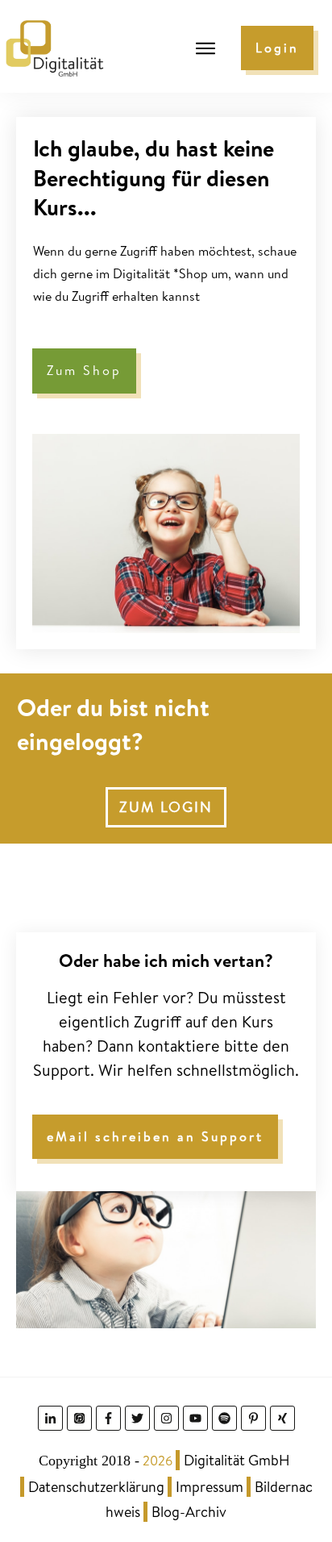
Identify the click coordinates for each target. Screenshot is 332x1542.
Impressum (209, 1487)
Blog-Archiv (188, 1512)
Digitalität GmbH (237, 1460)
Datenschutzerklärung (96, 1487)
